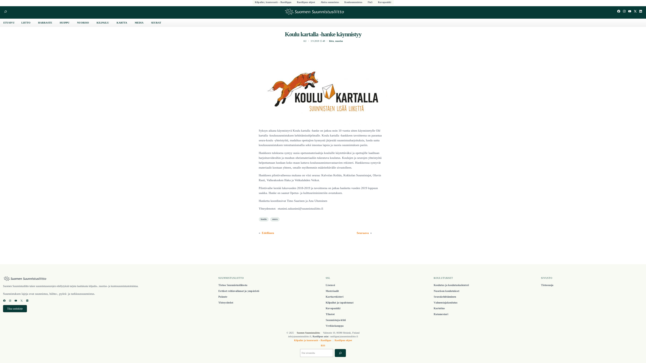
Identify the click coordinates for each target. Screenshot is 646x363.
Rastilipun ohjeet (343, 340)
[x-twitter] (635, 11)
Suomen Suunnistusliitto (308, 333)
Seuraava (363, 233)
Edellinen (268, 233)
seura (275, 219)
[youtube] (629, 11)
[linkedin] (640, 11)
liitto (331, 41)
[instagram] (624, 11)
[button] (15, 308)
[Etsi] (340, 353)
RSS (323, 345)
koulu (264, 219)
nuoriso (339, 41)
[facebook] (618, 11)
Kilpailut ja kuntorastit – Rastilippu (312, 340)
